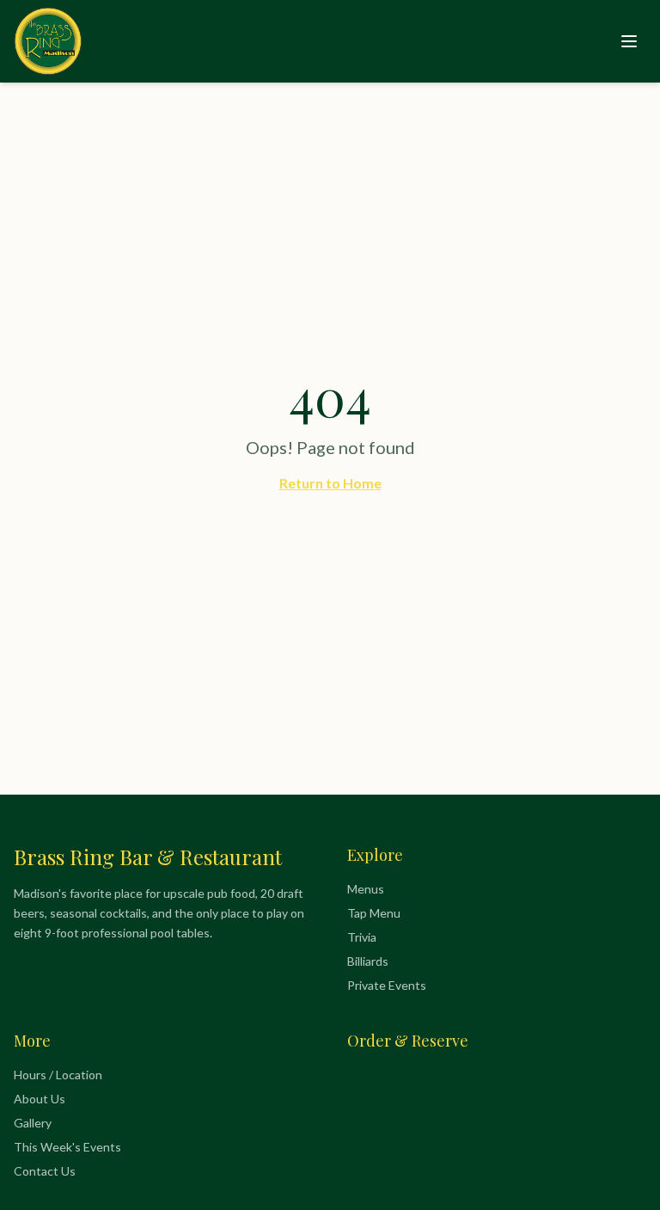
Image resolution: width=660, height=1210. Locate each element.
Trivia (361, 937)
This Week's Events (67, 1146)
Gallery (33, 1122)
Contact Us (45, 1171)
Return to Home (330, 483)
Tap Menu (373, 913)
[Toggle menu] (629, 41)
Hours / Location (58, 1074)
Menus (365, 888)
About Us (39, 1098)
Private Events (386, 985)
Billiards (367, 961)
